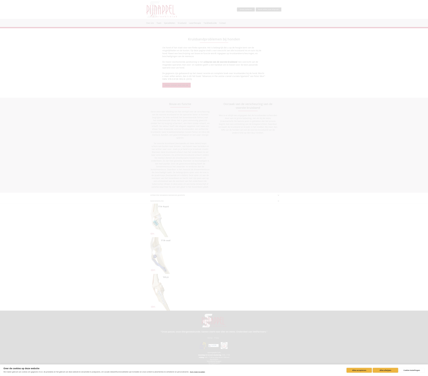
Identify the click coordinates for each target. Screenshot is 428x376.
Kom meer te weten (197, 372)
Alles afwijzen (385, 370)
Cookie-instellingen (411, 370)
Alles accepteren (359, 370)
